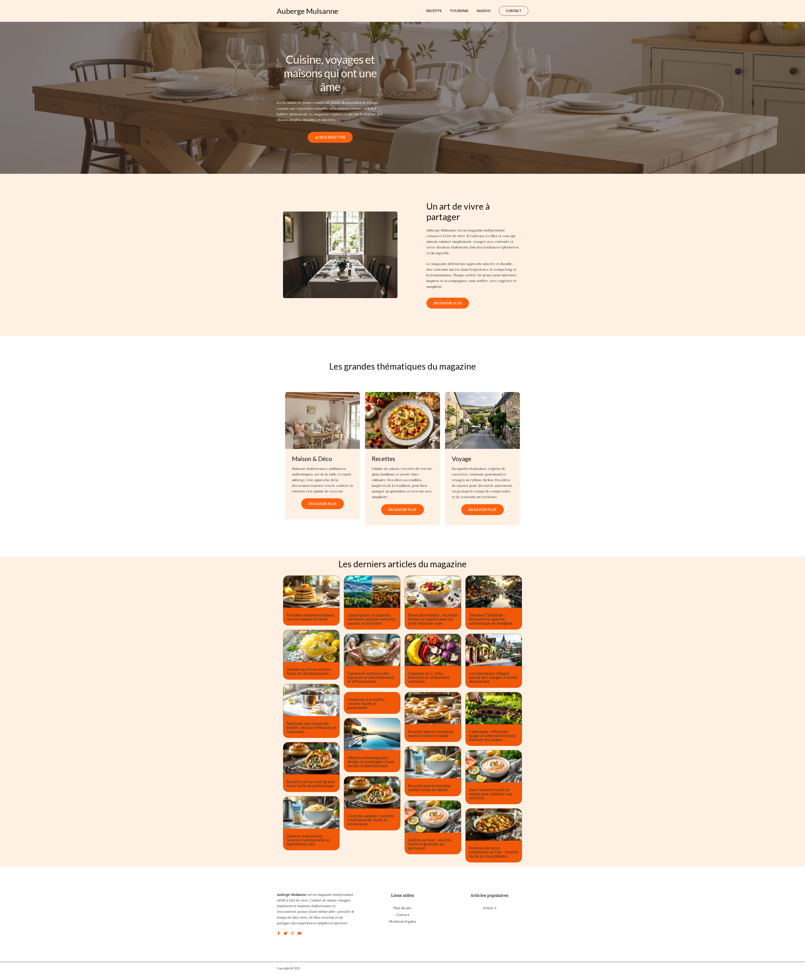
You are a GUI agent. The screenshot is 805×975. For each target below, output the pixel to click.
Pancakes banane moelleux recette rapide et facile (310, 617)
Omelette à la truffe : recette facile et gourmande (366, 703)
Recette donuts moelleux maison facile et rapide (430, 733)
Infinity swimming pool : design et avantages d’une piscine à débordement (370, 761)
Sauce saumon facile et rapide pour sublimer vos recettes (490, 793)
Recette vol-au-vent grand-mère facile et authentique (310, 783)
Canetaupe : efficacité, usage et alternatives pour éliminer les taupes (492, 735)
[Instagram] (292, 933)
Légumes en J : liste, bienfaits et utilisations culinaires (428, 677)
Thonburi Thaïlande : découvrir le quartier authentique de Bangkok (490, 619)
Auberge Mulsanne (307, 10)
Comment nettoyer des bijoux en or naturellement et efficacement (370, 677)
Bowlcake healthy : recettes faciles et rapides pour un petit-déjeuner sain (433, 619)
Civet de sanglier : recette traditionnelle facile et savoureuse (370, 819)
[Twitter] (285, 933)
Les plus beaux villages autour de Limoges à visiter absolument (493, 677)
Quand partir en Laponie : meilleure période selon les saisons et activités (371, 619)
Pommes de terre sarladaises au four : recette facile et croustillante (494, 851)
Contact (402, 915)
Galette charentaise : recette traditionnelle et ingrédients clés (308, 839)
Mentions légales (402, 921)
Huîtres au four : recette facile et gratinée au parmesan (429, 843)
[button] (513, 11)
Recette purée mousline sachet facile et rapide (429, 787)
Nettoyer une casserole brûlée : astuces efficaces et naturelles (311, 727)
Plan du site (402, 908)
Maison (484, 11)
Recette (434, 11)
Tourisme (459, 11)
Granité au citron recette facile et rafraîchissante (308, 671)
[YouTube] (299, 933)
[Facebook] (278, 933)
